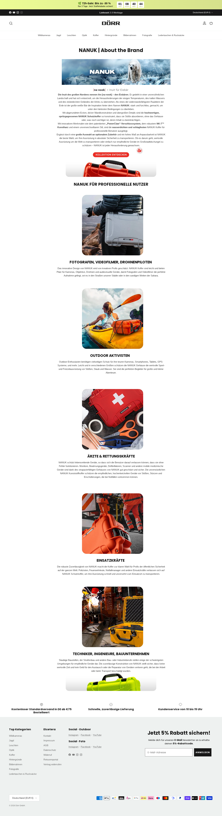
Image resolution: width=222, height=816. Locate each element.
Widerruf (47, 755)
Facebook (86, 735)
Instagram (74, 735)
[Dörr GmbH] (111, 23)
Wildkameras (44, 35)
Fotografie (147, 35)
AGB (45, 745)
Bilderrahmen (129, 35)
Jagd (58, 35)
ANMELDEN (203, 752)
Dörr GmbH (20, 806)
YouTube (97, 735)
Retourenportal (50, 759)
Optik (84, 35)
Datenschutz (49, 750)
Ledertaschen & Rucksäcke (171, 35)
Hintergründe (111, 35)
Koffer (96, 35)
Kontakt (47, 736)
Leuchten (71, 35)
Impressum (49, 740)
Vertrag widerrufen (52, 764)
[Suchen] (11, 23)
